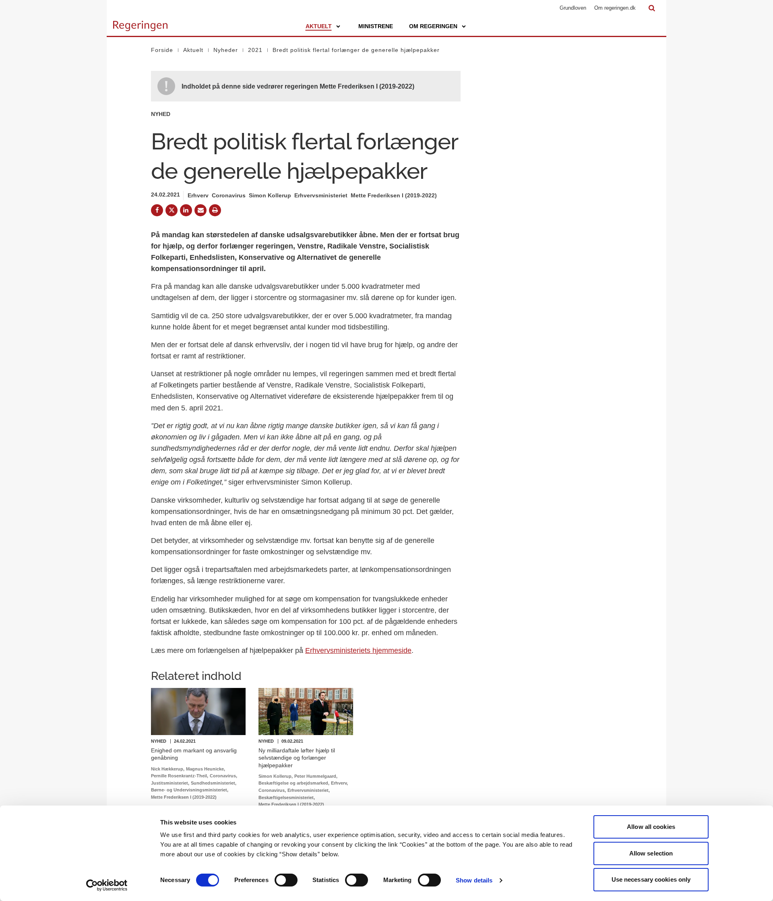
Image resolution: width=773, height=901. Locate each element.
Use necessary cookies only (651, 879)
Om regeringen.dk (615, 8)
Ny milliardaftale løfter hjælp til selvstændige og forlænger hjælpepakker (296, 757)
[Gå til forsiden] (140, 22)
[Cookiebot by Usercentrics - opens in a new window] (107, 885)
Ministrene (375, 26)
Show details (474, 880)
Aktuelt (319, 26)
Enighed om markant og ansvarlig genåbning (194, 754)
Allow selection (651, 853)
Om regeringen (433, 26)
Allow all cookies (651, 826)
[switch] (286, 880)
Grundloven (573, 8)
